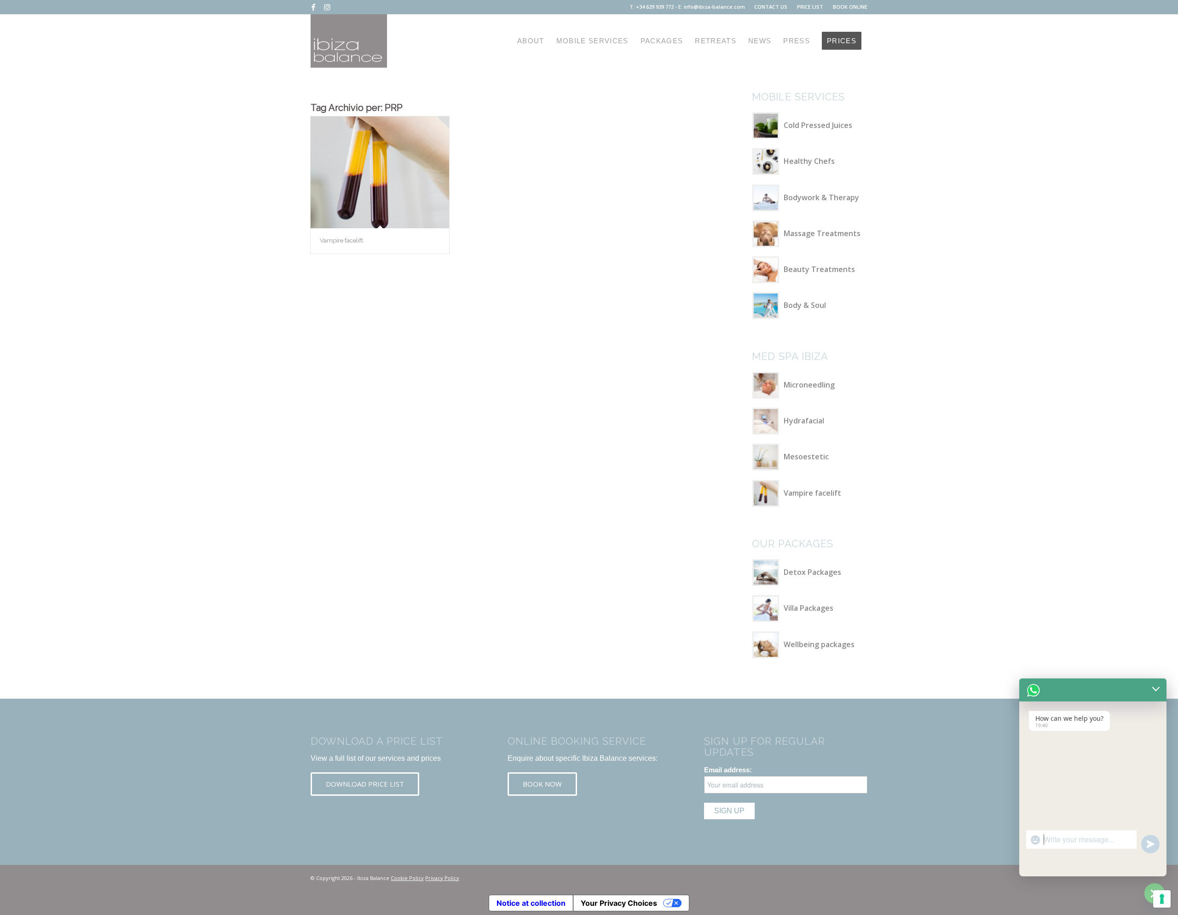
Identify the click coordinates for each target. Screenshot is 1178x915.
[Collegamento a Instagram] (327, 7)
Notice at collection (531, 903)
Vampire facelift (341, 240)
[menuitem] (771, 7)
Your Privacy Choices (619, 903)
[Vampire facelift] (380, 172)
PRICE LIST (810, 6)
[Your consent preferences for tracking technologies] (1162, 899)
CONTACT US (770, 6)
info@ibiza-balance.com (714, 6)
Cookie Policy (407, 877)
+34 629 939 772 (655, 6)
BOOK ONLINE (850, 6)
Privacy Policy (442, 877)
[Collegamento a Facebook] (313, 7)
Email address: (728, 770)
